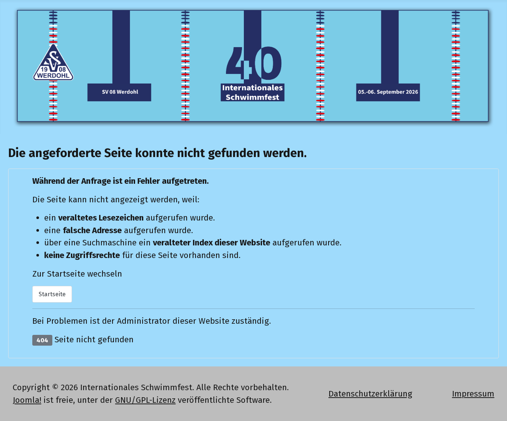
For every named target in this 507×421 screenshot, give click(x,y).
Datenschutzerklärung (370, 394)
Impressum (473, 394)
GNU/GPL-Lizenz (145, 400)
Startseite (52, 294)
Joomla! (27, 400)
